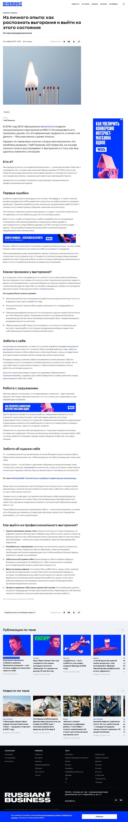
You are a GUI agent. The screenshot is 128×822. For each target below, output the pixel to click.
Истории (85, 4)
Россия (98, 772)
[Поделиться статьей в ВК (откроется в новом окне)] (69, 42)
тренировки (29, 467)
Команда (9, 754)
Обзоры (103, 4)
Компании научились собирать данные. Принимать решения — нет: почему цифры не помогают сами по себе (17, 665)
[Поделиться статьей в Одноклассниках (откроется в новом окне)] (74, 42)
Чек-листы (39, 772)
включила (47, 126)
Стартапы (99, 775)
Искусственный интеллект (76, 758)
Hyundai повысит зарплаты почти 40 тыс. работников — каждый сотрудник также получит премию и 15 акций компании (106, 727)
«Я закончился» (46, 289)
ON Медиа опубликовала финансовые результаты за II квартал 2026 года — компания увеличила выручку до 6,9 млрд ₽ (46, 724)
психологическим (11, 375)
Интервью (113, 4)
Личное (98, 765)
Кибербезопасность (74, 772)
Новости (75, 4)
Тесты (37, 775)
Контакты (9, 761)
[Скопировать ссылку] (79, 42)
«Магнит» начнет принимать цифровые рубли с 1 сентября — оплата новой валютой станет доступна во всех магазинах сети (75, 728)
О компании (10, 758)
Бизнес (68, 765)
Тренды (98, 782)
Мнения (95, 4)
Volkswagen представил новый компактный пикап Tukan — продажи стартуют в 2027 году (17, 725)
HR (66, 779)
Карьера (13, 13)
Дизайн (68, 775)
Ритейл (98, 768)
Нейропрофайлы (42, 765)
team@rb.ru (70, 801)
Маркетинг (100, 754)
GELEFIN (31, 599)
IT (66, 782)
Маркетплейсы (101, 758)
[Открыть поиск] (124, 4)
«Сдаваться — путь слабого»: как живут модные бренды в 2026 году (74, 664)
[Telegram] (115, 800)
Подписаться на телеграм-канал (19, 612)
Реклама (69, 754)
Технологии (100, 779)
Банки (67, 761)
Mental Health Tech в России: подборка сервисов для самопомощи (44, 478)
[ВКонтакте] (121, 800)
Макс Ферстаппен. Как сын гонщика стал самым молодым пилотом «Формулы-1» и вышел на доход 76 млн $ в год (46, 666)
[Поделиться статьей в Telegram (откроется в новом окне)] (64, 42)
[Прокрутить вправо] (123, 630)
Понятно (99, 816)
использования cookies (50, 815)
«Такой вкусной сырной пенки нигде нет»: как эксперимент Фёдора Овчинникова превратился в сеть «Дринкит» (106, 666)
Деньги (98, 761)
